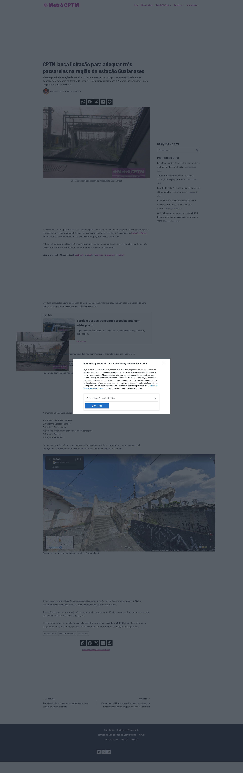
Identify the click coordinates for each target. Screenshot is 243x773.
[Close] (165, 363)
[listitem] (121, 398)
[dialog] (121, 386)
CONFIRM (97, 406)
